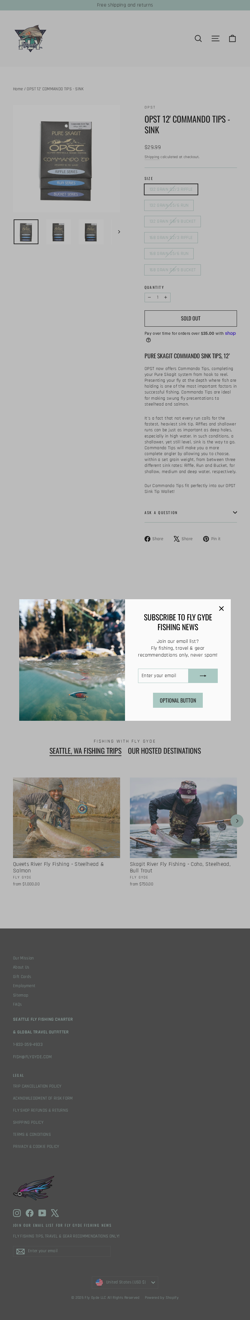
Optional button (178, 700)
